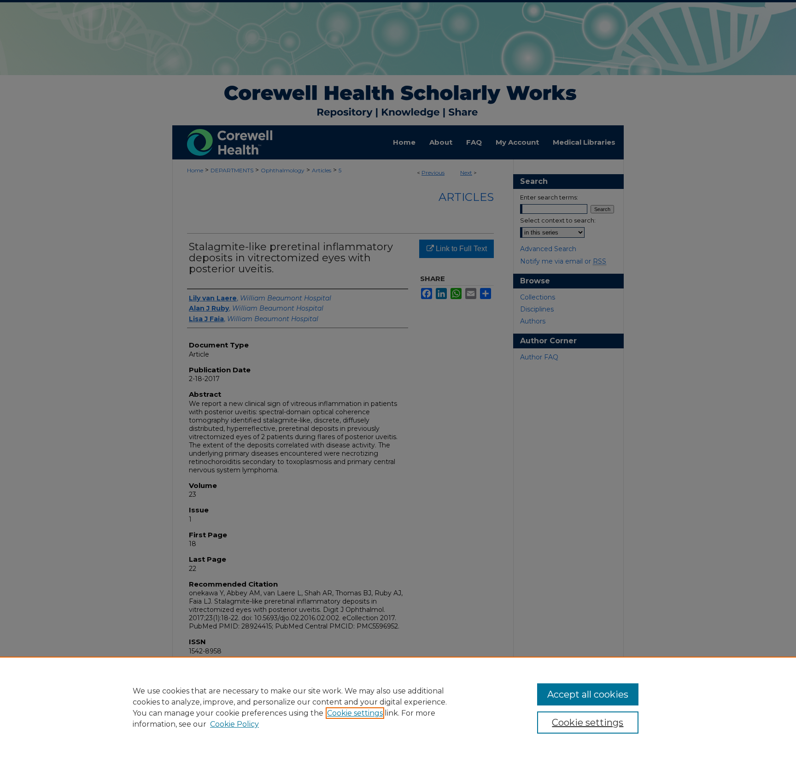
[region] (398, 707)
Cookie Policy (234, 724)
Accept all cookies (587, 694)
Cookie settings (355, 713)
